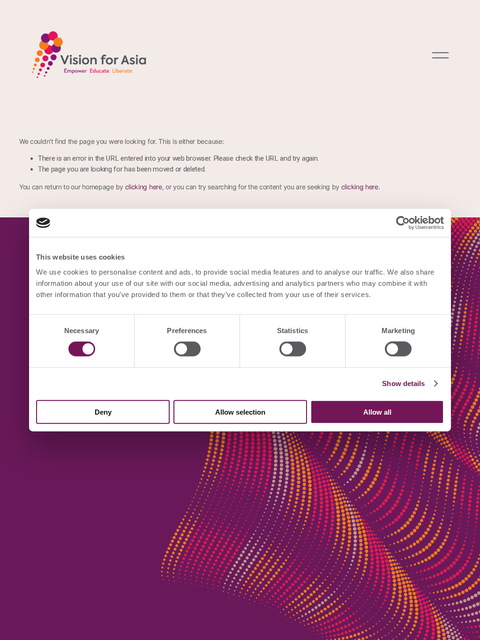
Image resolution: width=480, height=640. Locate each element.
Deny (103, 412)
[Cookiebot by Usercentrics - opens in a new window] (403, 223)
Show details (403, 383)
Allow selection (240, 412)
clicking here (143, 187)
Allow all (377, 412)
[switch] (187, 349)
